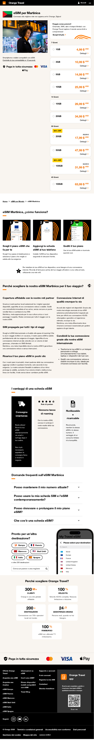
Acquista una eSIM (10, 678)
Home (5, 202)
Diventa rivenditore (46, 688)
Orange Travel (16, 2)
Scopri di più (58, 34)
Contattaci (43, 684)
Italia (20, 557)
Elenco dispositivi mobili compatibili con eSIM (28, 685)
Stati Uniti (41, 551)
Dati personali (79, 729)
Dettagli (83, 53)
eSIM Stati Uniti (9, 702)
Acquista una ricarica (8, 683)
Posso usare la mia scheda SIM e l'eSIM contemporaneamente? (41, 497)
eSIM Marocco (9, 698)
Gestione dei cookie (12, 735)
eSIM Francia (8, 694)
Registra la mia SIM (47, 680)
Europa (21, 545)
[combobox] (30, 568)
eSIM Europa (8, 689)
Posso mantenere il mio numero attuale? (41, 487)
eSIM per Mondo (17, 201)
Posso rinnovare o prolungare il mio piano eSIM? (42, 510)
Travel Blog (25, 692)
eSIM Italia (7, 707)
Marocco (22, 551)
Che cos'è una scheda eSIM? (33, 520)
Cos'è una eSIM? (28, 678)
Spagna (36, 557)
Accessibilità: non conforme (58, 729)
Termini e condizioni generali (30, 729)
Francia (38, 545)
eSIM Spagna (8, 711)
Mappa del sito (30, 735)
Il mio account (45, 675)
